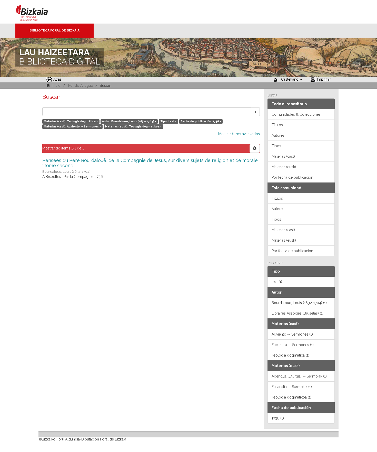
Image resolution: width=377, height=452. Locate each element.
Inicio (56, 85)
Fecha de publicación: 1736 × (201, 121)
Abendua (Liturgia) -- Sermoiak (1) (299, 376)
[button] (291, 79)
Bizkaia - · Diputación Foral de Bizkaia (37, 12)
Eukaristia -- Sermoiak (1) (292, 387)
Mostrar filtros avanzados (239, 134)
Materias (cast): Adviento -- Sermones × (72, 126)
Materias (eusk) (284, 167)
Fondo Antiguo (80, 85)
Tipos (276, 146)
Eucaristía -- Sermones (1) (293, 345)
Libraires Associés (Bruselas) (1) (297, 313)
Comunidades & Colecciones (296, 114)
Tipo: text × (168, 121)
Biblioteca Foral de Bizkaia (54, 30)
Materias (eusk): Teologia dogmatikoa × (133, 126)
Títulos (277, 125)
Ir (255, 112)
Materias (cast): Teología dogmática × (71, 121)
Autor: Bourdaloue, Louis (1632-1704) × (129, 121)
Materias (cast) (283, 156)
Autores (278, 135)
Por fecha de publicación (292, 177)
